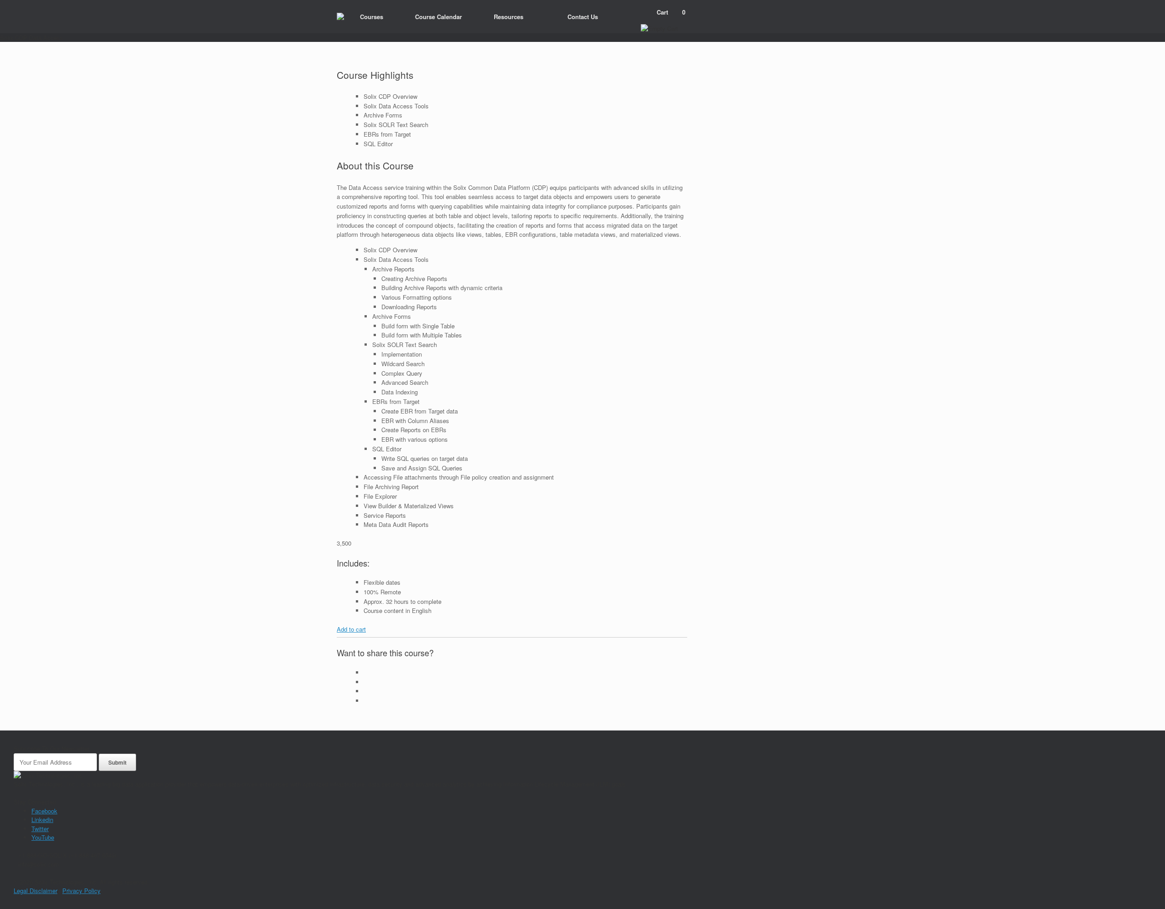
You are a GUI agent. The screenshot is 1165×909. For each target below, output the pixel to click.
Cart (671, 12)
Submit (117, 762)
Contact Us (582, 16)
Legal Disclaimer (35, 890)
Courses (371, 16)
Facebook (44, 811)
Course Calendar (438, 16)
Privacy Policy (81, 890)
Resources (508, 16)
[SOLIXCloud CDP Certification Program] (340, 16)
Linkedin (42, 819)
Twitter (40, 828)
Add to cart (351, 629)
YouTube (42, 837)
